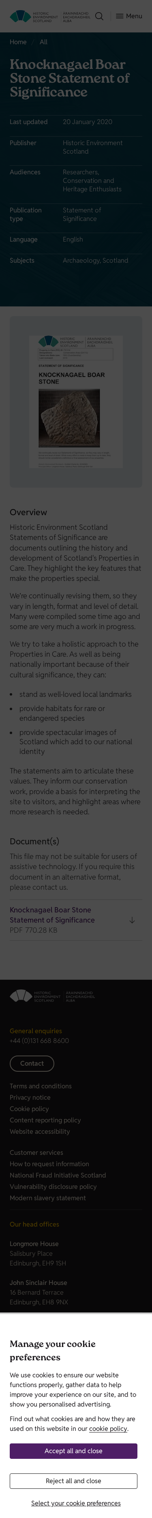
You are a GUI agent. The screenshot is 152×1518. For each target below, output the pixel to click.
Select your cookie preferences (76, 1503)
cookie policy (108, 1428)
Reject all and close (73, 1481)
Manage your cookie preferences (53, 1352)
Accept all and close (74, 1451)
